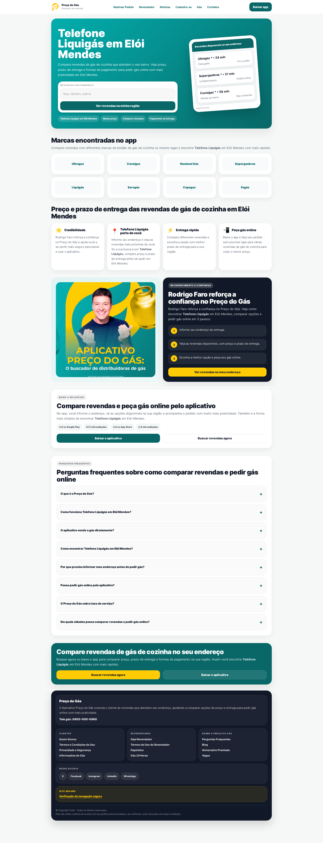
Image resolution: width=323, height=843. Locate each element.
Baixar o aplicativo (108, 438)
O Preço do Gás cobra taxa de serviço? (87, 603)
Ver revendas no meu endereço (217, 372)
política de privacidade (113, 814)
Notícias (165, 7)
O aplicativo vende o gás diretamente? (87, 530)
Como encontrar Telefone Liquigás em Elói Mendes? (97, 549)
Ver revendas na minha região (118, 106)
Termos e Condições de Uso (77, 744)
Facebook (76, 776)
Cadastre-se (184, 7)
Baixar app (260, 7)
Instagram (94, 776)
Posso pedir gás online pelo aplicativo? (88, 585)
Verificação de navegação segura (80, 796)
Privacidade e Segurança (75, 750)
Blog (205, 744)
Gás (199, 7)
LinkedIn (112, 776)
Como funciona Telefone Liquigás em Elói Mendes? (96, 512)
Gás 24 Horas (139, 755)
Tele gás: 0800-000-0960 (78, 719)
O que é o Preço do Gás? (77, 494)
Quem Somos (67, 739)
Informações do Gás (72, 755)
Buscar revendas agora (215, 438)
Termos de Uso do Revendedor (150, 744)
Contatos (213, 7)
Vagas (206, 755)
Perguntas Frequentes (216, 739)
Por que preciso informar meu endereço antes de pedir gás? (102, 567)
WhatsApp (130, 776)
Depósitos (137, 750)
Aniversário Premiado (216, 750)
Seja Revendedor (141, 739)
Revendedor (147, 7)
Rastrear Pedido (123, 7)
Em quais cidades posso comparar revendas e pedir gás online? (105, 622)
